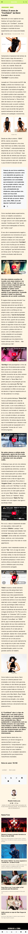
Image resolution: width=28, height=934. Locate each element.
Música (11, 7)
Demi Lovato (12, 769)
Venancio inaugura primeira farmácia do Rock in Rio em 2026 (13, 835)
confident (4, 769)
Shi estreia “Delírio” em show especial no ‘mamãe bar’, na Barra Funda (14, 861)
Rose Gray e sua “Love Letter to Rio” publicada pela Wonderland (12, 888)
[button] (2, 2)
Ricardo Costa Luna (14, 801)
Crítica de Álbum (5, 7)
